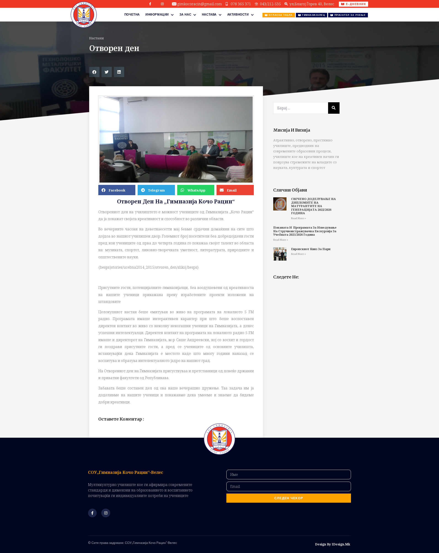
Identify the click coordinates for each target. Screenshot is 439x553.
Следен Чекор (288, 498)
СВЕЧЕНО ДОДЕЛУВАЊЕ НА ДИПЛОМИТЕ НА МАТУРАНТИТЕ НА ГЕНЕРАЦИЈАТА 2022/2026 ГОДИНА (313, 206)
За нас (185, 14)
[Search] (334, 108)
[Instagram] (162, 4)
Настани (96, 38)
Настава (209, 14)
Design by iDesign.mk (332, 544)
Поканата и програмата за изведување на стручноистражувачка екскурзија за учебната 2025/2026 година (305, 231)
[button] (94, 72)
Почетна (132, 14)
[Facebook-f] (150, 4)
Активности (238, 14)
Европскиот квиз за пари (310, 249)
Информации (157, 14)
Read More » (298, 218)
